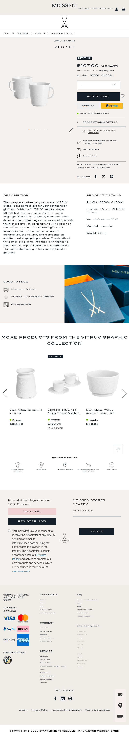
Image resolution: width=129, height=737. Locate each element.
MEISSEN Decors (46, 641)
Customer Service (83, 613)
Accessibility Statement (67, 710)
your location (83, 510)
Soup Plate (80, 667)
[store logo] (64, 5)
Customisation (45, 659)
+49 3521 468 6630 (91, 9)
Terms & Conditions (97, 710)
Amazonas (43, 634)
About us (43, 600)
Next (124, 393)
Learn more (93, 133)
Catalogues (44, 656)
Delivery (79, 606)
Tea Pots (80, 644)
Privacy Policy (39, 710)
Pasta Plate (81, 663)
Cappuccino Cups (83, 660)
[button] (29, 129)
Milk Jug (80, 647)
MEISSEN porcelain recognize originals (53, 666)
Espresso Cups (82, 634)
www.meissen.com (20, 571)
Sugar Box (80, 653)
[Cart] (124, 9)
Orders (79, 603)
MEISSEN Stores (46, 609)
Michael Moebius (46, 631)
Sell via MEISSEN (46, 679)
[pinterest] (72, 698)
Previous (5, 393)
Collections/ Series (46, 638)
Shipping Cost (106, 71)
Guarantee (43, 672)
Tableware (22, 33)
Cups (38, 33)
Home (7, 33)
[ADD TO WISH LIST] (123, 96)
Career (42, 603)
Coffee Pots (81, 641)
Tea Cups (80, 638)
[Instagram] (64, 698)
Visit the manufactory (47, 613)
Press (42, 606)
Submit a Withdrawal (47, 676)
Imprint (23, 710)
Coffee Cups (81, 631)
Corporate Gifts (45, 662)
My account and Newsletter (86, 600)
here (108, 168)
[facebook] (57, 698)
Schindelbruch (44, 628)
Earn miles (43, 682)
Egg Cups (80, 657)
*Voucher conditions (84, 616)
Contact (108, 8)
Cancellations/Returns (84, 609)
